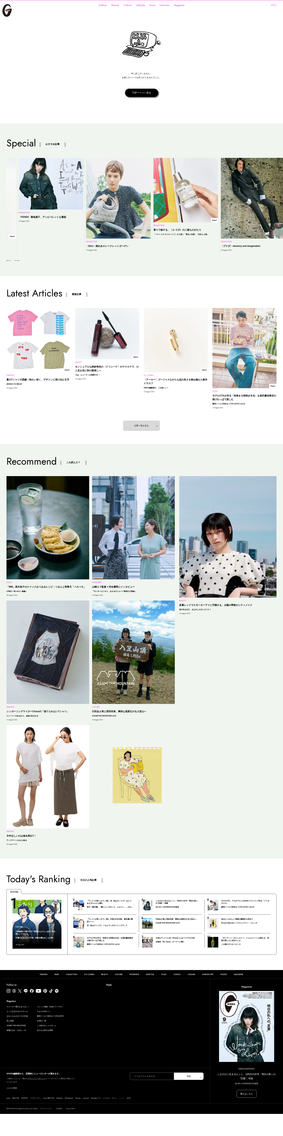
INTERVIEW (134, 974)
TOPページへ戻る (141, 92)
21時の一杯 (41, 1021)
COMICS (177, 974)
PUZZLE (224, 974)
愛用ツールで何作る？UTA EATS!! (50, 1016)
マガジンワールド (46, 1108)
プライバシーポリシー (36, 1079)
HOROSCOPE (207, 974)
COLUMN (191, 974)
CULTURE (118, 974)
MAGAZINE (238, 974)
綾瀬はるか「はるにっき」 (17, 1030)
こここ (122, 1098)
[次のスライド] (13, 260)
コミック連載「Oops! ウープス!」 (50, 1007)
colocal (86, 1098)
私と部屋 (10, 1021)
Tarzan (78, 1098)
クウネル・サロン (110, 1098)
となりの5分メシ (43, 1011)
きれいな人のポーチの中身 (17, 1016)
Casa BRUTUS (48, 1098)
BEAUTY (104, 974)
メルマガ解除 (11, 1088)
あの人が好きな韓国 (45, 1030)
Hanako (59, 1098)
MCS (129, 1098)
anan (8, 1098)
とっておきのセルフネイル (17, 1011)
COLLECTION (71, 974)
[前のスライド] (8, 260)
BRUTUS (16, 1098)
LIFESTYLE (150, 974)
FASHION (43, 974)
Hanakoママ (96, 1098)
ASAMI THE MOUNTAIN (16, 1026)
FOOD (163, 974)
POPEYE (24, 1098)
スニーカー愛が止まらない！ (18, 1007)
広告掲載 (59, 1108)
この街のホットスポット (46, 1026)
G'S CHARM (89, 974)
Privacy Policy (70, 1108)
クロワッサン (35, 1098)
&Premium (69, 1098)
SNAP (56, 974)
